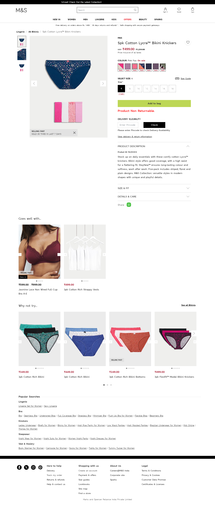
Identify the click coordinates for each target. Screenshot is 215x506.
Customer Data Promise (154, 479)
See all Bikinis (188, 305)
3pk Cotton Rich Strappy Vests (81, 289)
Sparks (113, 479)
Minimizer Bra (99, 415)
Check (154, 124)
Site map (83, 488)
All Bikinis (34, 31)
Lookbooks (84, 484)
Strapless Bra (84, 415)
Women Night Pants (78, 438)
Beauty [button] (143, 19)
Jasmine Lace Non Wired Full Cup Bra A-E (38, 291)
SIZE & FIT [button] (123, 188)
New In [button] (56, 19)
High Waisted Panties (137, 425)
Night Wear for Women (30, 438)
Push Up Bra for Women (120, 415)
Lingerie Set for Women (30, 406)
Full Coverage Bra (67, 415)
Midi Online (188, 425)
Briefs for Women (46, 425)
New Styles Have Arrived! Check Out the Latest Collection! (62, 2)
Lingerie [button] (99, 19)
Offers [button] (127, 19)
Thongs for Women (28, 428)
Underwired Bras (47, 415)
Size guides (84, 479)
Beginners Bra (156, 415)
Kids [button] (114, 19)
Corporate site (117, 475)
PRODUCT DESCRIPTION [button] (131, 146)
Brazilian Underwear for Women (165, 425)
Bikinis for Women (66, 425)
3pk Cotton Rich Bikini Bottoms (127, 376)
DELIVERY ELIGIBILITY (129, 119)
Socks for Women (78, 448)
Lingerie (20, 31)
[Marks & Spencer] (21, 13)
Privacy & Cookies (151, 475)
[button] (103, 83)
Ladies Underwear (27, 425)
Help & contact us (56, 484)
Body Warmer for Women (31, 448)
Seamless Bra (30, 415)
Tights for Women (97, 448)
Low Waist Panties (116, 425)
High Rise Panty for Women (91, 425)
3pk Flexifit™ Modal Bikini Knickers (174, 376)
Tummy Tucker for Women (122, 448)
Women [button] (72, 19)
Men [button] (85, 19)
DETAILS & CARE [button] (127, 196)
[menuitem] (56, 19)
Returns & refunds (56, 479)
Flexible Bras (141, 415)
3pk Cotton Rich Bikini (31, 376)
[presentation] (20, 254)
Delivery (51, 470)
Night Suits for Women (55, 438)
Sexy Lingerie (50, 406)
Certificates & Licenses (153, 484)
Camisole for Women (56, 448)
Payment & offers (87, 475)
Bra (20, 415)
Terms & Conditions (151, 470)
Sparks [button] (158, 19)
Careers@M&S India (119, 470)
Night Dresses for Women (103, 438)
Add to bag (154, 103)
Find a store (85, 493)
